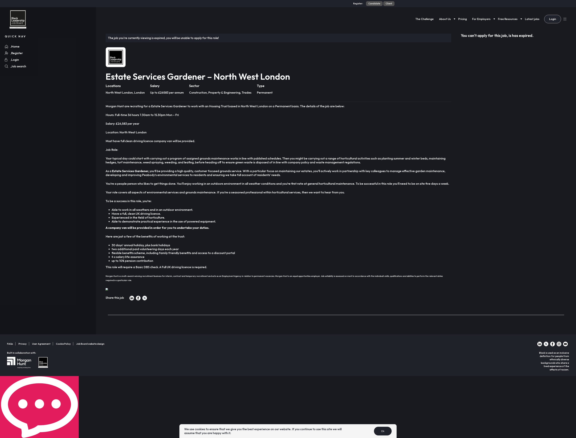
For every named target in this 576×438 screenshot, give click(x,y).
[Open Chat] (39, 407)
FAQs (10, 343)
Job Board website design (90, 343)
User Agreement (41, 343)
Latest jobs (532, 19)
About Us (445, 19)
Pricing (462, 19)
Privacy (22, 343)
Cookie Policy (63, 343)
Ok (382, 431)
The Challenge (424, 19)
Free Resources (508, 19)
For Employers (481, 19)
